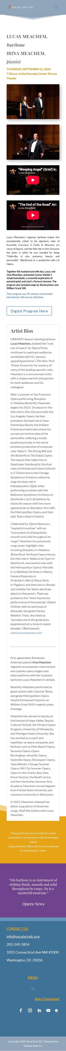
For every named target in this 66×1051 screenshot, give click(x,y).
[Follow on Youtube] (48, 1010)
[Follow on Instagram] (30, 1010)
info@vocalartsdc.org (23, 936)
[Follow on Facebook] (21, 1010)
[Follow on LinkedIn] (39, 1010)
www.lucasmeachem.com (26, 632)
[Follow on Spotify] (56, 1010)
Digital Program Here (29, 311)
